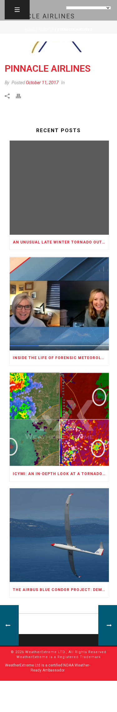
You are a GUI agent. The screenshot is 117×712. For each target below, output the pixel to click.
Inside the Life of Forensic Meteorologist (61, 358)
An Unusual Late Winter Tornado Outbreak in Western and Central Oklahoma (61, 242)
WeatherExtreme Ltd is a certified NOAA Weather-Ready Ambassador (47, 667)
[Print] (21, 96)
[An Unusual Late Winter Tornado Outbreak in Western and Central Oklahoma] (59, 188)
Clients (46, 29)
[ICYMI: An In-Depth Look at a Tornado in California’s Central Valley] (59, 419)
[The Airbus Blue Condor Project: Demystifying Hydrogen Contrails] (59, 535)
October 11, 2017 (42, 82)
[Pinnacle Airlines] (58, 48)
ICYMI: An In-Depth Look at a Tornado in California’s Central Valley (61, 474)
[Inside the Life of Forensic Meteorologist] (59, 304)
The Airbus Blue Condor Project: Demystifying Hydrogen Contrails (61, 590)
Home (30, 29)
